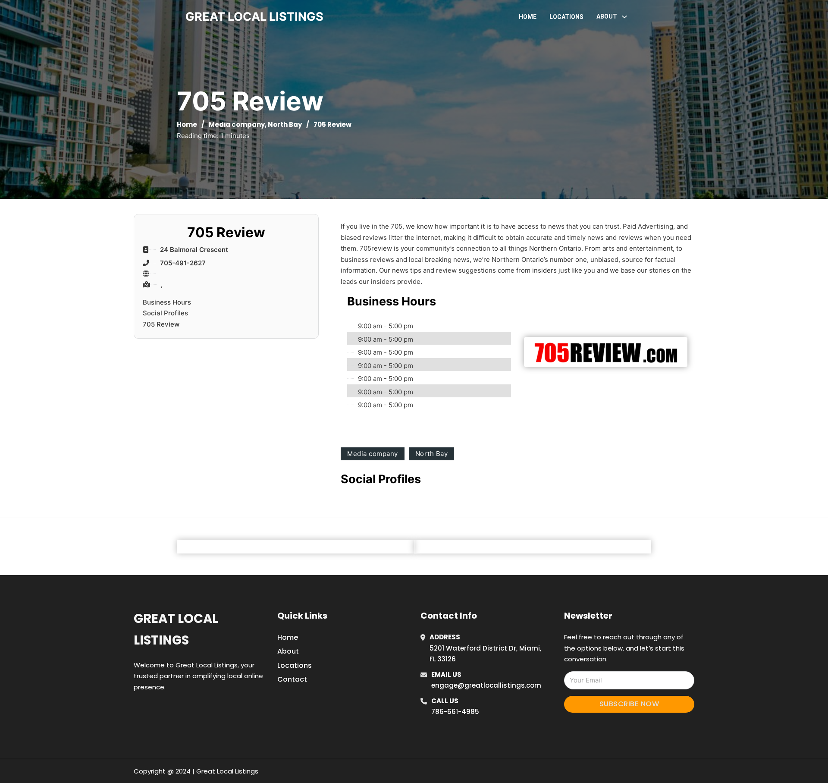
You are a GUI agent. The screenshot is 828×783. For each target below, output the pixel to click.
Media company (237, 124)
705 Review (161, 324)
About (288, 651)
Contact (292, 679)
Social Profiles (165, 313)
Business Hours (167, 302)
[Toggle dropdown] (624, 17)
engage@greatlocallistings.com (486, 685)
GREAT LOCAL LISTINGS (254, 16)
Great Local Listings (176, 629)
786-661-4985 (455, 711)
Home (527, 16)
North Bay (285, 124)
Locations (566, 16)
